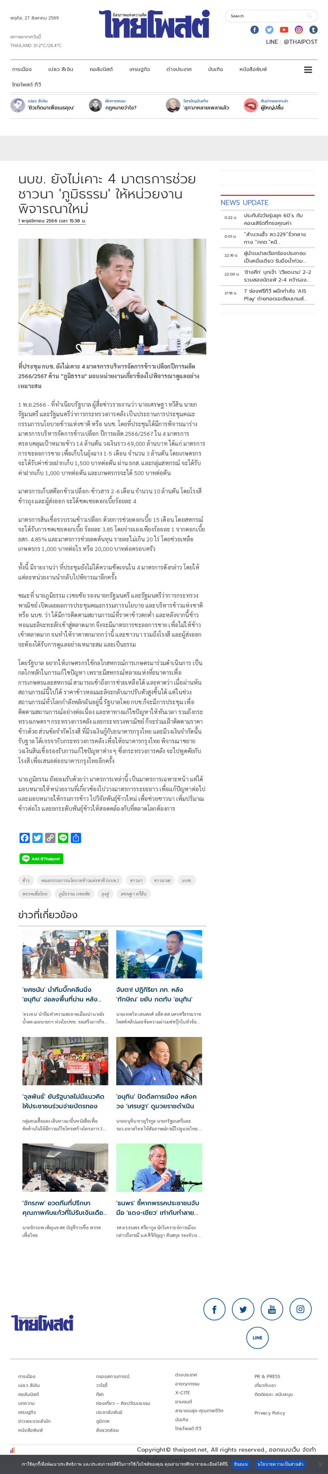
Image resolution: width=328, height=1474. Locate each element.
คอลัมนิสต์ (101, 69)
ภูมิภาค (103, 1421)
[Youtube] (284, 30)
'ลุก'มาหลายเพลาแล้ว (206, 108)
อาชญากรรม (187, 1384)
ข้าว (26, 880)
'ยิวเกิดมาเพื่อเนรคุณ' (51, 108)
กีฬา (100, 1394)
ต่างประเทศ (179, 69)
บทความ (26, 1403)
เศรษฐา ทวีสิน (134, 893)
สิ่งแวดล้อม (107, 1430)
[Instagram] (298, 30)
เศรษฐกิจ (139, 69)
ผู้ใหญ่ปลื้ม (272, 108)
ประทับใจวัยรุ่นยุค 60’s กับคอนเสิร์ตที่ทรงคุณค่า (273, 219)
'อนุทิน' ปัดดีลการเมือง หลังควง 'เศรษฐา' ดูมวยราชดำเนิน (156, 1101)
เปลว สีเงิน (60, 69)
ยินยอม (241, 1464)
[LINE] (257, 1338)
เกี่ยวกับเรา (265, 1385)
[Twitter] (269, 30)
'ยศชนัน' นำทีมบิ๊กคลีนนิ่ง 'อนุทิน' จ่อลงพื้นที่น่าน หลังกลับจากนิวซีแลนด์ (60, 999)
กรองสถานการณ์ (113, 1376)
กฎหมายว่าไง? (120, 108)
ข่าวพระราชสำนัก (34, 1421)
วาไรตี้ (102, 1385)
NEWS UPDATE (245, 202)
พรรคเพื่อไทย (34, 893)
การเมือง (22, 69)
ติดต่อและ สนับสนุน (274, 1394)
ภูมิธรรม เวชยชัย (74, 893)
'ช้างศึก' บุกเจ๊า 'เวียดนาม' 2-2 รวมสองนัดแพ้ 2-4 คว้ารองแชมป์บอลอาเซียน (277, 276)
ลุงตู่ (105, 893)
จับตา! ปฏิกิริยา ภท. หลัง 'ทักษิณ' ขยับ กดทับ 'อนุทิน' (154, 994)
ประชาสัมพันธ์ (109, 1412)
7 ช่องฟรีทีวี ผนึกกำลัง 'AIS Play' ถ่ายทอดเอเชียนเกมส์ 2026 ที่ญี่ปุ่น (275, 295)
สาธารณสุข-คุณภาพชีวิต (199, 1410)
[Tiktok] (313, 30)
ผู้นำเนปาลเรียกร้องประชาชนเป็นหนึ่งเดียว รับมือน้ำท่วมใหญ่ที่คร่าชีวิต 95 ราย (275, 257)
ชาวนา (136, 880)
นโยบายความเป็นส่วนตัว (281, 1464)
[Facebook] (254, 30)
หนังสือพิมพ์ (253, 69)
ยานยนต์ (183, 1401)
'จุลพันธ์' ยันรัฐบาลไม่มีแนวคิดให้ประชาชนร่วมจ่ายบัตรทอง (63, 1101)
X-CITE (182, 1393)
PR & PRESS (268, 1376)
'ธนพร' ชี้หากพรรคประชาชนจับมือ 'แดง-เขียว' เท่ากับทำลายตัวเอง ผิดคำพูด (159, 1212)
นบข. (187, 880)
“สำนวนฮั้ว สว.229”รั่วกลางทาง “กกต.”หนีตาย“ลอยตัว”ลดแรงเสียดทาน (277, 238)
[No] (320, 1464)
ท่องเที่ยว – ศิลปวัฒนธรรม (123, 1403)
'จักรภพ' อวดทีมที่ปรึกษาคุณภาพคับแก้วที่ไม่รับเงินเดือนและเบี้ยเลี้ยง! (64, 1212)
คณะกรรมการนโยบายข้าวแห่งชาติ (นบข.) (80, 880)
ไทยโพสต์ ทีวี (26, 85)
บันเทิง (215, 69)
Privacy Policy (270, 1413)
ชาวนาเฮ (162, 880)
